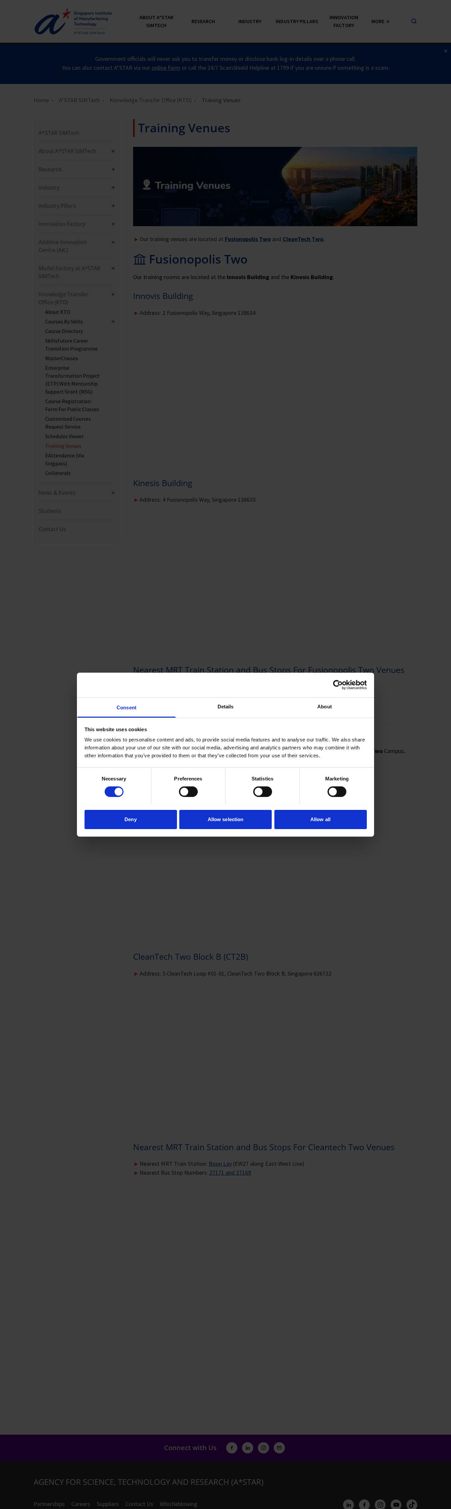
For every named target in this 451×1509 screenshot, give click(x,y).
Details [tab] (226, 706)
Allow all (320, 819)
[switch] (188, 791)
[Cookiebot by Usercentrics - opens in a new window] (338, 685)
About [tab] (324, 706)
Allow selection (226, 819)
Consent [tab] (126, 707)
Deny (130, 819)
